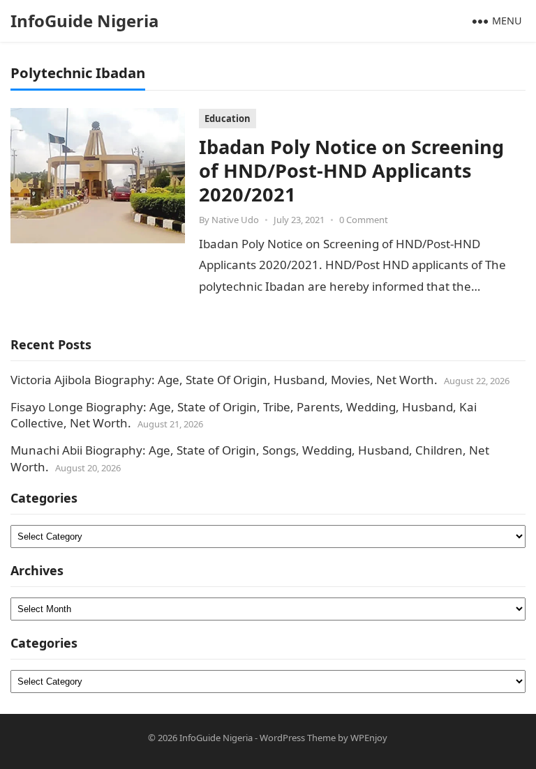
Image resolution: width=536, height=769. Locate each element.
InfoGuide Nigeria (84, 20)
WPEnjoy (368, 737)
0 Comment (363, 219)
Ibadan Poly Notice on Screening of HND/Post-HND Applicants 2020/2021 (351, 170)
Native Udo (235, 219)
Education (227, 118)
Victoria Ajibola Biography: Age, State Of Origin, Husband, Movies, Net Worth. (224, 380)
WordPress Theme (298, 737)
